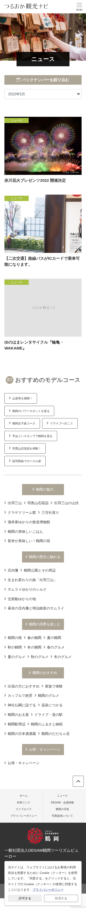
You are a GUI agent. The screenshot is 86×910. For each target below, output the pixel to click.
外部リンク (23, 802)
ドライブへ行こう (61, 423)
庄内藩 (13, 570)
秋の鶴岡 (15, 647)
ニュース (62, 795)
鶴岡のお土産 (18, 715)
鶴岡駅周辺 (16, 724)
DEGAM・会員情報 (62, 802)
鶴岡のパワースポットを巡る (31, 411)
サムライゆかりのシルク (27, 589)
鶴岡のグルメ (48, 695)
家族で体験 (54, 686)
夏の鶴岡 (54, 638)
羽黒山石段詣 (38, 503)
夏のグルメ (16, 657)
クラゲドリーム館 (22, 512)
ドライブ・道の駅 (48, 715)
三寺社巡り (50, 512)
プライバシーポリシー (23, 815)
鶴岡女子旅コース (23, 423)
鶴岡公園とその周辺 (40, 570)
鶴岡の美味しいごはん (25, 531)
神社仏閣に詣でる (22, 705)
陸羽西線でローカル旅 (26, 461)
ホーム (24, 795)
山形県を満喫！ (22, 398)
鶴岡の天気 (62, 809)
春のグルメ (56, 647)
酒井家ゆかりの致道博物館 (29, 522)
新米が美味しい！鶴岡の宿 (29, 541)
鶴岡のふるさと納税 (47, 724)
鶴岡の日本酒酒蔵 (22, 734)
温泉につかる (52, 705)
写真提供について (62, 815)
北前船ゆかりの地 (22, 599)
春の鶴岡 (34, 638)
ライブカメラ (24, 809)
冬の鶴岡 (34, 647)
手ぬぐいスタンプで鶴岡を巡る (32, 436)
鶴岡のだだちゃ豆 (55, 734)
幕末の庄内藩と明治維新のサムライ (36, 608)
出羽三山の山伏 (66, 503)
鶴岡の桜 (15, 638)
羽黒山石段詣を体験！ (26, 448)
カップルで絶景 (20, 695)
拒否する (61, 898)
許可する (25, 898)
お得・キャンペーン (23, 763)
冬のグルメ (63, 657)
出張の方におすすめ (23, 686)
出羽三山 (15, 503)
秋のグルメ (40, 657)
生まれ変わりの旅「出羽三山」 (32, 580)
